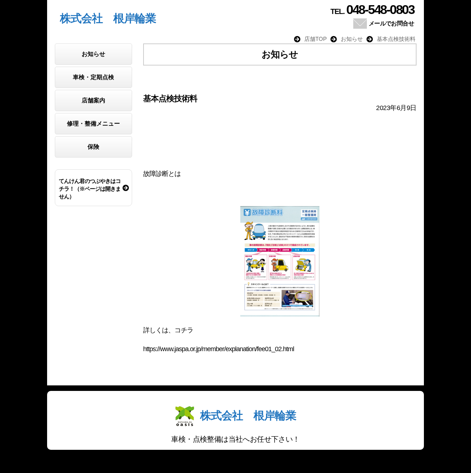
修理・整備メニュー (93, 123)
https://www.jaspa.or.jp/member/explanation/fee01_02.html (218, 349)
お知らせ (93, 54)
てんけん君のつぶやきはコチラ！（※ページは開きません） (90, 189)
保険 (93, 147)
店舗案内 (93, 100)
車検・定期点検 (93, 77)
